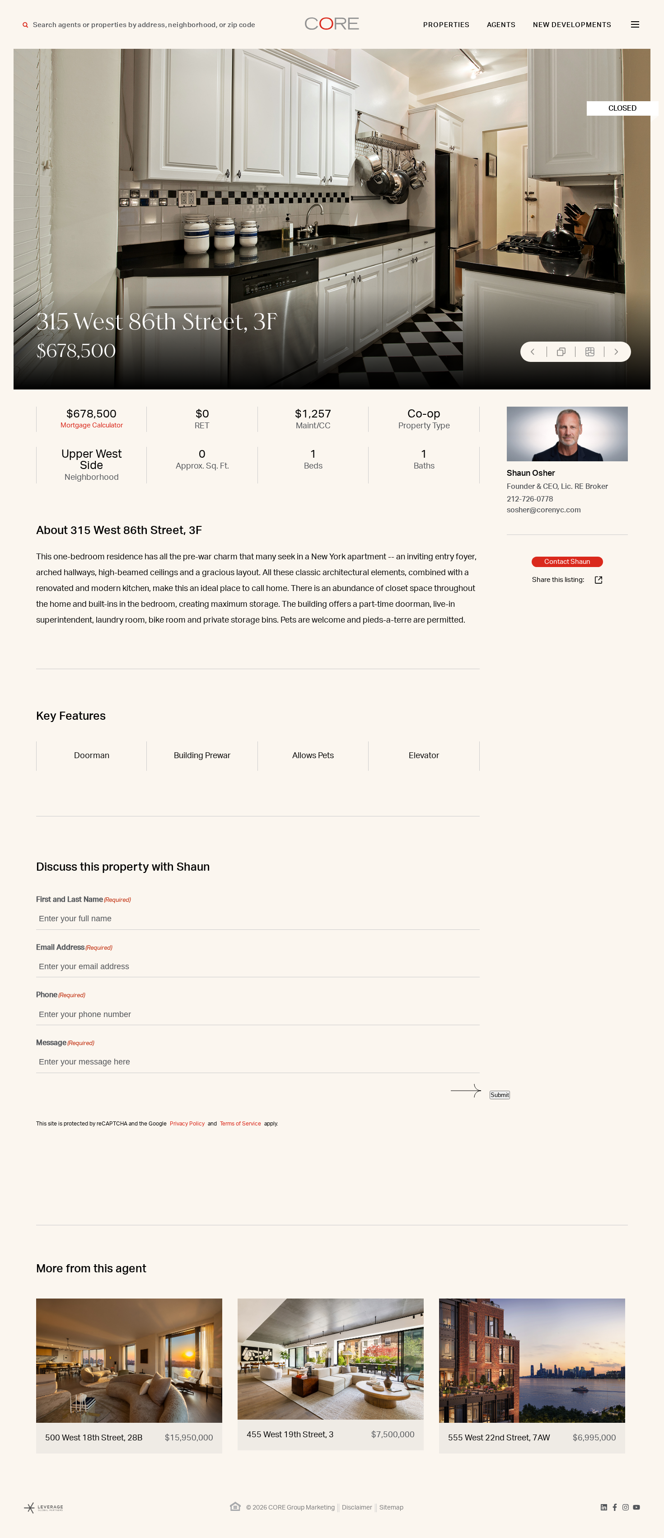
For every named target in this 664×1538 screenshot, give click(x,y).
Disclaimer (357, 1508)
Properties (446, 25)
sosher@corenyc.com (544, 510)
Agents (501, 25)
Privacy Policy (187, 1123)
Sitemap (391, 1508)
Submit (500, 1095)
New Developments (572, 25)
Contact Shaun (567, 561)
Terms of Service (240, 1123)
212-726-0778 (530, 499)
